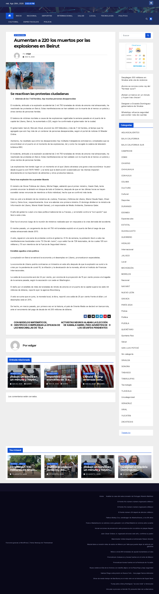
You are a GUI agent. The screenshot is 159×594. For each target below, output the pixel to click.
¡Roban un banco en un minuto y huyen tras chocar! (23, 379)
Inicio (19, 16)
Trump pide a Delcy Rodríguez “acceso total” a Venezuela (132, 584)
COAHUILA (126, 175)
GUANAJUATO (128, 231)
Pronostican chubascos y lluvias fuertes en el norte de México (130, 557)
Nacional (32, 16)
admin (29, 384)
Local (92, 16)
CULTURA (126, 188)
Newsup (38, 543)
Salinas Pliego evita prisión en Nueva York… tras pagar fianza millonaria (127, 573)
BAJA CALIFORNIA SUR (132, 145)
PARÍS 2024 (126, 305)
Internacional (65, 16)
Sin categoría (127, 354)
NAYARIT (125, 286)
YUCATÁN (126, 415)
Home (102, 496)
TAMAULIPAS (127, 379)
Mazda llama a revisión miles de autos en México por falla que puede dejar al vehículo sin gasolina (120, 545)
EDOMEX (125, 212)
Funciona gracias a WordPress (17, 543)
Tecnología (107, 16)
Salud (81, 16)
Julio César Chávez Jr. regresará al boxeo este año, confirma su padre (127, 534)
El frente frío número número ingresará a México (135, 501)
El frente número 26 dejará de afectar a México (135, 512)
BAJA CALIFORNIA (130, 138)
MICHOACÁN (127, 268)
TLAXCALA (126, 391)
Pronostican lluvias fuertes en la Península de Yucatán (133, 562)
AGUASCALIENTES (130, 132)
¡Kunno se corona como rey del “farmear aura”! (59, 469)
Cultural (13, 22)
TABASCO (126, 372)
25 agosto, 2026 (19, 474)
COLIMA (125, 182)
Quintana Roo (127, 335)
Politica (123, 16)
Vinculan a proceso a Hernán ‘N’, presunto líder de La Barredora (129, 589)
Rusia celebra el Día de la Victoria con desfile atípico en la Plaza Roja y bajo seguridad (121, 568)
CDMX (124, 157)
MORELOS (126, 274)
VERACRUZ (126, 403)
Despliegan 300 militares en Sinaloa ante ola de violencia (24, 469)
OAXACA (125, 299)
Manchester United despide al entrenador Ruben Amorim (132, 539)
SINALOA (125, 360)
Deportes (47, 16)
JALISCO (125, 255)
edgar (28, 54)
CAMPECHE (126, 151)
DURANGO (126, 206)
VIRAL (124, 409)
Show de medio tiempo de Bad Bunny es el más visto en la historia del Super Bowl (123, 578)
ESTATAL (125, 225)
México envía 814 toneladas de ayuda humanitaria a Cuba (132, 552)
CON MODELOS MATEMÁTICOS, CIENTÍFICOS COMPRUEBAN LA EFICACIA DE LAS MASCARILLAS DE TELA (37, 325)
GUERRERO (126, 237)
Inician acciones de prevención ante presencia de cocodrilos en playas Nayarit (124, 528)
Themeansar (48, 543)
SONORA (125, 366)
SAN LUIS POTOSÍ (130, 348)
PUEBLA (125, 323)
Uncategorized (128, 397)
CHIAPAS (125, 163)
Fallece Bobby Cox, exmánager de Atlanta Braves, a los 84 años (129, 518)
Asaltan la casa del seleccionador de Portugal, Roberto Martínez (129, 496)
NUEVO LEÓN (127, 292)
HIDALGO (125, 243)
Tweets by (125, 433)
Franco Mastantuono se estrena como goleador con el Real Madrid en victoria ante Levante (119, 523)
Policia (48, 22)
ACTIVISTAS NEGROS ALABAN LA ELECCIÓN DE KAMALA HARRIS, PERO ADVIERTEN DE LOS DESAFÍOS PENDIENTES (84, 325)
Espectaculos (31, 22)
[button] (147, 19)
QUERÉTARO (127, 329)
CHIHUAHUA (127, 169)
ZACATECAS (127, 422)
